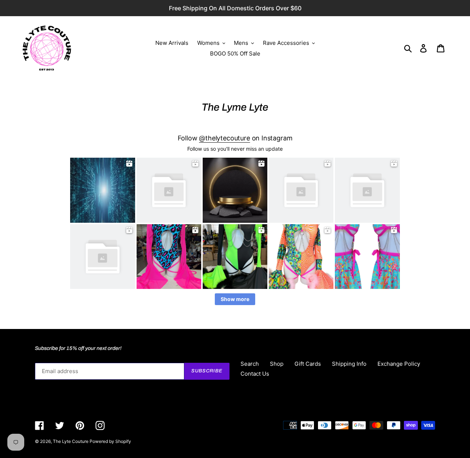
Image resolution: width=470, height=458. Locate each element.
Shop (276, 363)
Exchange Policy (398, 363)
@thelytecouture (224, 138)
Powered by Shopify (110, 441)
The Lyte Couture (71, 441)
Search (250, 363)
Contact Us (255, 373)
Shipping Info (349, 363)
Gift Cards (307, 363)
